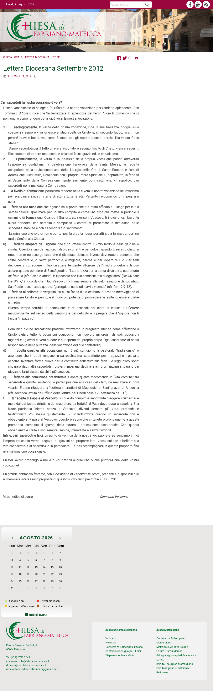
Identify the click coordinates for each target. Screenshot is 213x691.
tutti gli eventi (38, 615)
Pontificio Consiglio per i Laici (123, 651)
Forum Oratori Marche (169, 651)
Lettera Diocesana (37, 57)
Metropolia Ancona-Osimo (172, 646)
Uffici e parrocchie (51, 606)
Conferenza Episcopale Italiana (124, 646)
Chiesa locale (12, 57)
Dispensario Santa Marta (120, 655)
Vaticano (110, 638)
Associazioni (16, 601)
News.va (110, 642)
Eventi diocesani (50, 601)
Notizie (55, 57)
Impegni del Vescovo (21, 606)
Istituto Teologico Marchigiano (174, 663)
